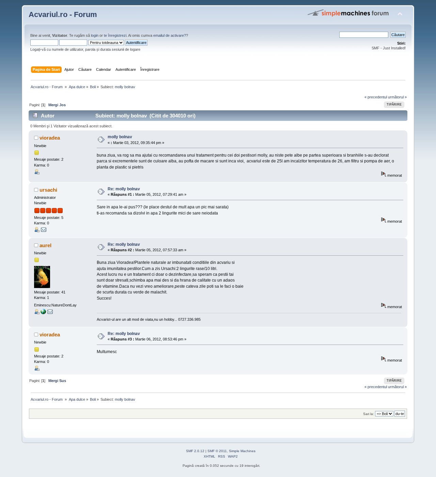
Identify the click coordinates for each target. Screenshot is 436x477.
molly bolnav (120, 136)
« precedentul (375, 97)
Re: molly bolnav (124, 189)
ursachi (48, 190)
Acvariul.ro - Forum (63, 14)
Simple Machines (242, 451)
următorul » (397, 97)
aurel (45, 245)
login (94, 35)
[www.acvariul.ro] (43, 313)
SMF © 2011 (217, 451)
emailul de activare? (169, 35)
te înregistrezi (115, 35)
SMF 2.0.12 (195, 451)
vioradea (50, 138)
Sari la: (368, 414)
